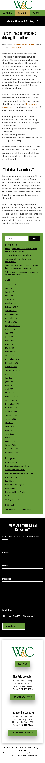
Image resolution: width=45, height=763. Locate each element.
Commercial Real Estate (15, 469)
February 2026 (11, 307)
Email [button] (24, 12)
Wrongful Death (12, 499)
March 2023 (10, 437)
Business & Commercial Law (17, 466)
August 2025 (10, 329)
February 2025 (11, 352)
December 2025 (12, 314)
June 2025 (9, 337)
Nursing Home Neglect (14, 484)
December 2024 (12, 359)
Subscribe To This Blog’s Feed (18, 509)
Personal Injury (14, 47)
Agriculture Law (11, 462)
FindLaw (33, 755)
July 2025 (9, 333)
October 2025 (11, 322)
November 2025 (12, 318)
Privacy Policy (28, 753)
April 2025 (9, 344)
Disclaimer (7, 610)
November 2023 (12, 408)
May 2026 (9, 296)
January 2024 (11, 400)
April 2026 (9, 299)
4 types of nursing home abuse (18, 255)
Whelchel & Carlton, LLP (24, 44)
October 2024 (11, 366)
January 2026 (11, 310)
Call (37, 13)
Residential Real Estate (15, 492)
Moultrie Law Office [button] (22, 697)
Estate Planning (12, 477)
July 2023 (9, 422)
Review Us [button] (22, 664)
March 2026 (10, 303)
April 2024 (9, 389)
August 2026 (10, 284)
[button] (7, 12)
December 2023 (12, 404)
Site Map (17, 753)
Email (5, 552)
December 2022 (12, 449)
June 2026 (9, 292)
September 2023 (12, 415)
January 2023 (11, 445)
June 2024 (9, 381)
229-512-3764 (26, 725)
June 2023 (9, 426)
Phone (5, 565)
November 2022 (12, 452)
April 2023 (9, 434)
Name (5, 539)
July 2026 (9, 288)
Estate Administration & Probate (19, 473)
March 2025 (10, 348)
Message (6, 578)
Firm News (9, 481)
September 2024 (12, 370)
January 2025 (11, 355)
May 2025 (9, 340)
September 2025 (12, 325)
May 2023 (9, 430)
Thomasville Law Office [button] (22, 733)
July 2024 (9, 378)
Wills (7, 496)
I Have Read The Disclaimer (20, 616)
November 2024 (12, 363)
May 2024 (9, 385)
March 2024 (10, 393)
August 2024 (10, 374)
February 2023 (11, 441)
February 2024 (11, 396)
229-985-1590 (26, 689)
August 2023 (10, 419)
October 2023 (11, 411)
